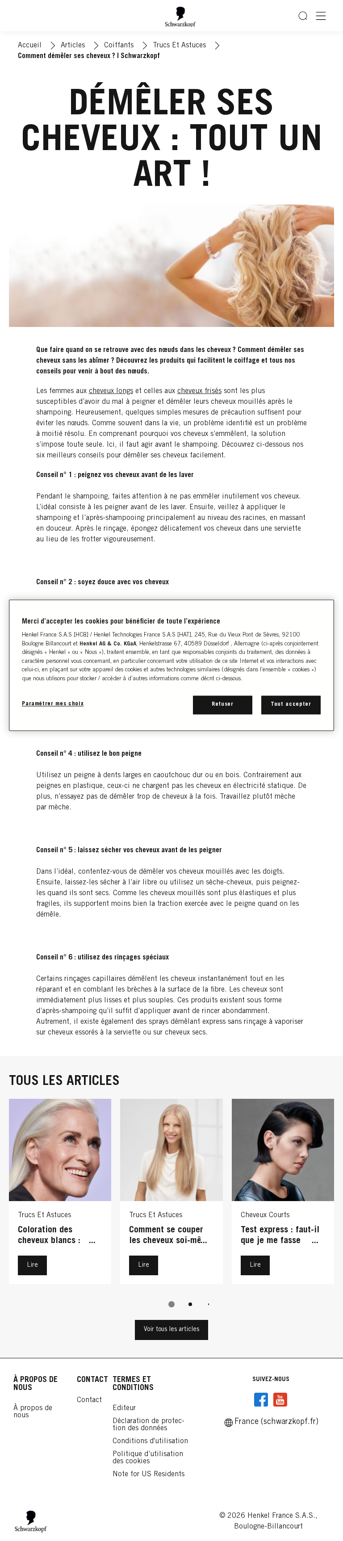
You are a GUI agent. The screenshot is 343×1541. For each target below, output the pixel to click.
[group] (171, 1209)
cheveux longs (111, 391)
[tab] (171, 1304)
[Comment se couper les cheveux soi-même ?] (171, 1194)
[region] (171, 665)
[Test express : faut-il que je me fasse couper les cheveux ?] (283, 1194)
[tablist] (171, 1304)
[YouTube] (280, 1400)
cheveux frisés (199, 391)
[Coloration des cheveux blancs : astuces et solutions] (60, 1194)
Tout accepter (291, 705)
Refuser (223, 705)
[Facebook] (261, 1400)
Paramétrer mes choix (53, 704)
